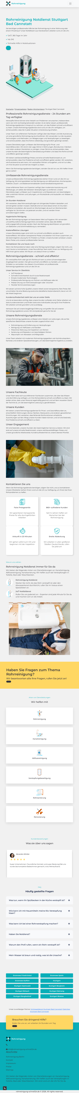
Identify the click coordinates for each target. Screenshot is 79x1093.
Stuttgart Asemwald (22, 986)
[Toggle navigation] (70, 4)
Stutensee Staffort (22, 981)
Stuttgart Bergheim (57, 986)
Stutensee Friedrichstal (22, 975)
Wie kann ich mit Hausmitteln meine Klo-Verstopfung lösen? (35, 912)
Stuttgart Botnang (56, 991)
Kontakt (9, 1060)
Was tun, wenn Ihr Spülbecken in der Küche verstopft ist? (37, 900)
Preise (8, 1067)
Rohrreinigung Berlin (15, 1057)
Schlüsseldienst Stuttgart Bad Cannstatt (46, 1009)
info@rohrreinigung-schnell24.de (22, 1049)
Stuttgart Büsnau (57, 996)
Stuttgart (57, 981)
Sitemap (9, 1070)
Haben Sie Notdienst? (19, 934)
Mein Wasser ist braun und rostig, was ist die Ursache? (35, 955)
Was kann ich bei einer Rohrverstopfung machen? (33, 924)
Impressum (11, 1063)
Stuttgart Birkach (22, 991)
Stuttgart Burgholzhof (22, 996)
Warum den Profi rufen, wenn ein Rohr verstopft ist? (34, 945)
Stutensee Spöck (56, 975)
